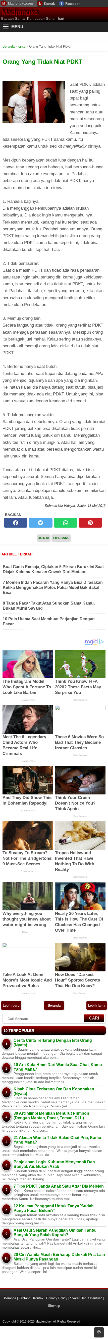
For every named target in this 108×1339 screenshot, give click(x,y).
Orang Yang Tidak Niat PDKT (42, 61)
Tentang (24, 1298)
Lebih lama (96, 1005)
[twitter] (40, 523)
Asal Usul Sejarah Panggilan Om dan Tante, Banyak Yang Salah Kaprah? (55, 1232)
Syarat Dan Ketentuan (86, 1298)
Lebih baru (11, 1005)
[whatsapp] (65, 523)
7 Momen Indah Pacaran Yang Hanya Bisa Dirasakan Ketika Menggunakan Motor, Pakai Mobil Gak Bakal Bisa (53, 587)
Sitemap (54, 1306)
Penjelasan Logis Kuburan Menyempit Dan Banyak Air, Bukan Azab (54, 1164)
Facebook (72, 4)
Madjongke (19, 12)
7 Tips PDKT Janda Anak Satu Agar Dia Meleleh (59, 1186)
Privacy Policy (56, 1298)
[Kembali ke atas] (99, 1332)
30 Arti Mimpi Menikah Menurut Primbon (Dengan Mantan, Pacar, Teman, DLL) (51, 1115)
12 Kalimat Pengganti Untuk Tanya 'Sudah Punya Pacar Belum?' (54, 1208)
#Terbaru (61, 538)
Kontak (49, 4)
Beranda (54, 1005)
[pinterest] (90, 523)
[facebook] (15, 523)
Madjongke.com (20, 3)
